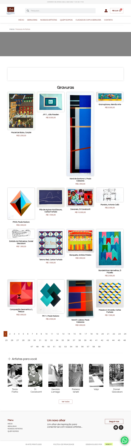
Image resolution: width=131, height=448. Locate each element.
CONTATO (108, 20)
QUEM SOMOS (66, 20)
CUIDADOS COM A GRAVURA (88, 20)
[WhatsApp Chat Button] (124, 440)
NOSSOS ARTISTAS (48, 20)
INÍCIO (21, 20)
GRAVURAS (32, 20)
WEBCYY (109, 444)
